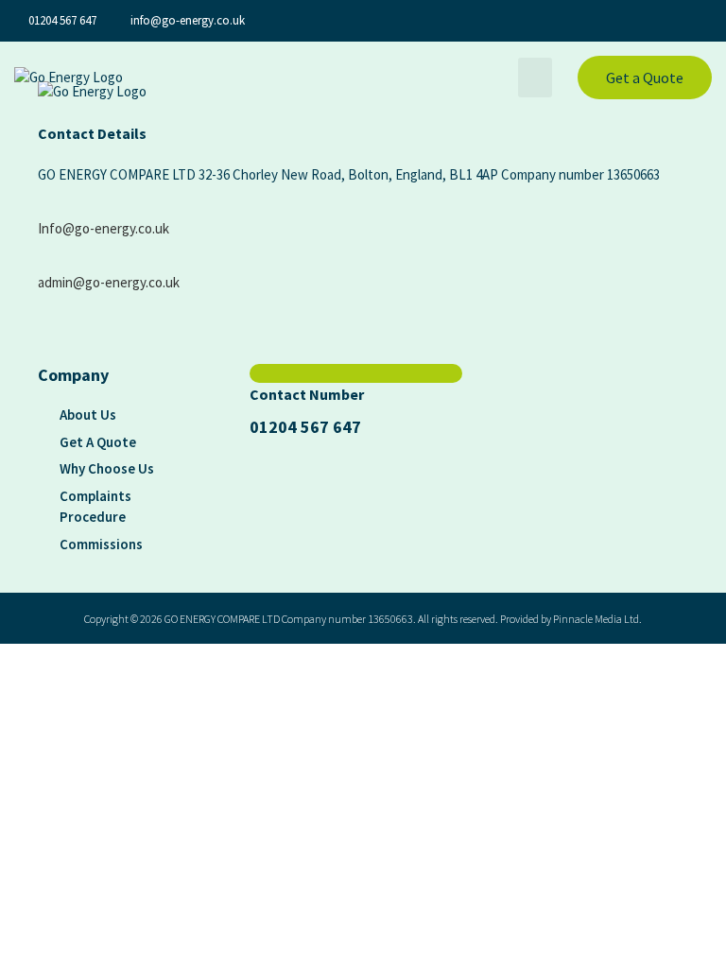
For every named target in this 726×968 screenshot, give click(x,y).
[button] (535, 77)
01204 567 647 (305, 427)
